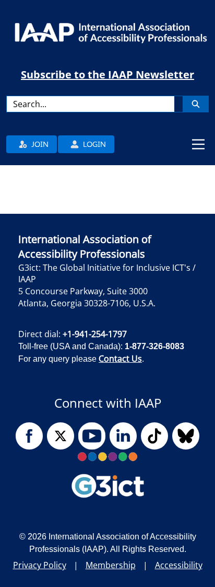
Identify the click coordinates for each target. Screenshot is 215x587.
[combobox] (90, 104)
